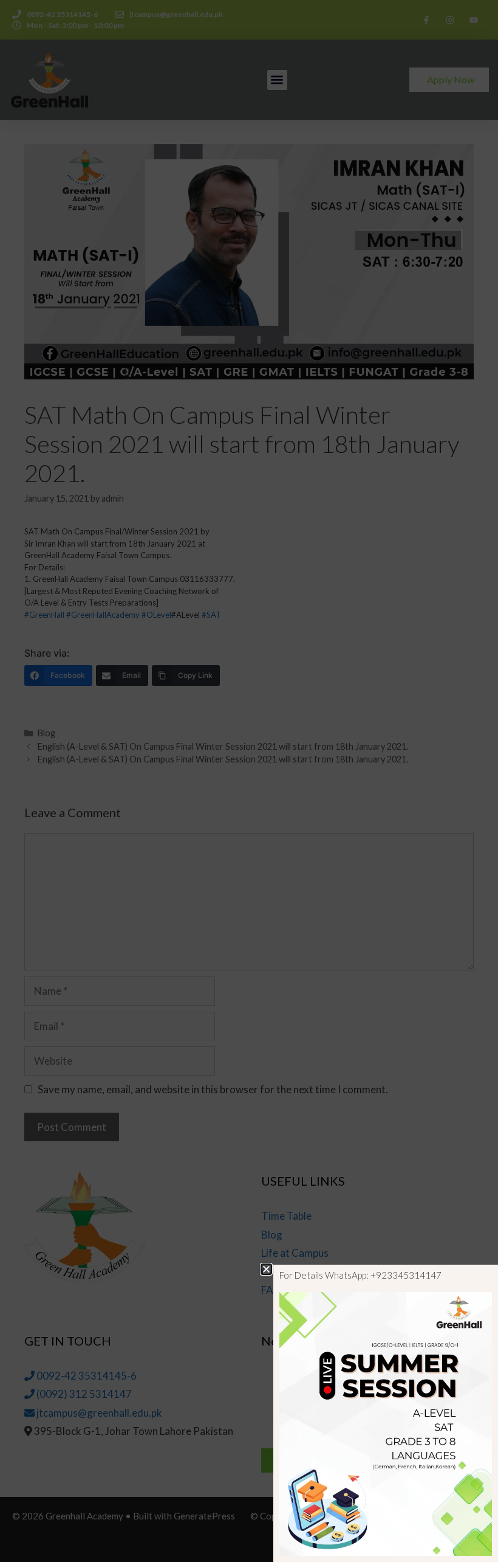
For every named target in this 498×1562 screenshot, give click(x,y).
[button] (266, 1269)
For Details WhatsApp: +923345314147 (360, 1275)
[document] (249, 781)
